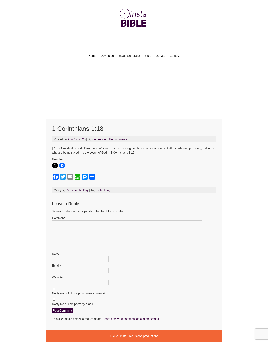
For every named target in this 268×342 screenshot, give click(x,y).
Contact (175, 55)
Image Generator (129, 55)
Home (92, 55)
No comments (118, 139)
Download (107, 55)
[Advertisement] (134, 91)
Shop (147, 55)
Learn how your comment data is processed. (131, 318)
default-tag (103, 190)
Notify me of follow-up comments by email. (79, 293)
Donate (160, 55)
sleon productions (146, 336)
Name (57, 254)
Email (56, 265)
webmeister (99, 139)
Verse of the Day (77, 190)
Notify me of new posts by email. (73, 304)
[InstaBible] (134, 35)
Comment (59, 218)
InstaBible (126, 336)
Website (57, 277)
